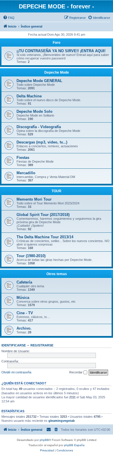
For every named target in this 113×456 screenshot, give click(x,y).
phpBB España (74, 445)
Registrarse (41, 345)
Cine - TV (25, 313)
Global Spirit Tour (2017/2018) (43, 214)
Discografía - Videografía (39, 127)
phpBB (44, 440)
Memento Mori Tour (34, 199)
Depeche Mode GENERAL (39, 81)
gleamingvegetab (61, 420)
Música (23, 297)
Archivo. (24, 328)
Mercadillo (26, 173)
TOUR (56, 191)
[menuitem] (8, 17)
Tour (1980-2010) (31, 256)
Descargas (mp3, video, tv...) (42, 142)
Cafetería (24, 282)
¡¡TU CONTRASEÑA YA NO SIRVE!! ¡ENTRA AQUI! (61, 51)
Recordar (76, 372)
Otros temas (56, 274)
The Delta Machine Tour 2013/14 (45, 237)
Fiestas (23, 157)
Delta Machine (29, 96)
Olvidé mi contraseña (16, 372)
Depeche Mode (56, 72)
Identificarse (13, 345)
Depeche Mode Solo (34, 111)
